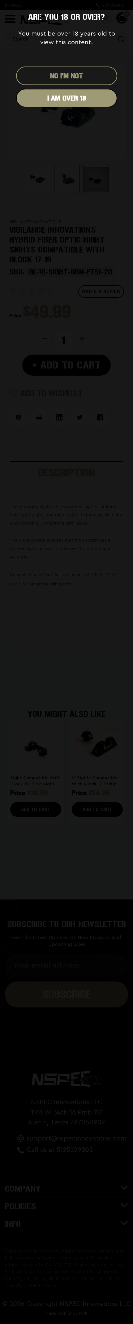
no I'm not (66, 76)
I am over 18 (66, 98)
